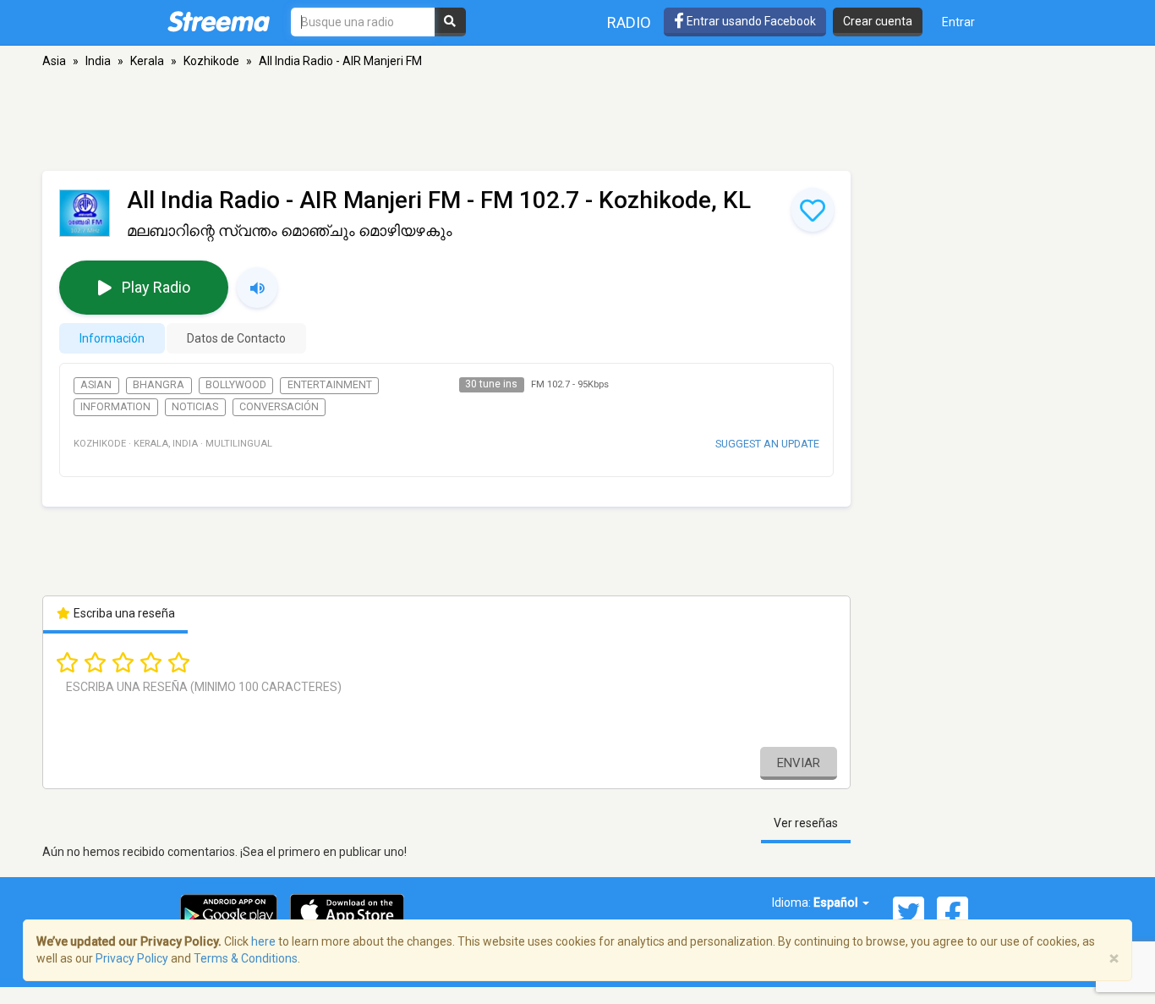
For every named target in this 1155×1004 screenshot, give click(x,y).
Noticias (195, 407)
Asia (54, 61)
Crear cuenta (877, 21)
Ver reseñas (806, 823)
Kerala (147, 61)
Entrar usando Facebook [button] (750, 21)
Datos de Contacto (236, 338)
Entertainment (329, 385)
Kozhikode (211, 61)
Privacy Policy (132, 958)
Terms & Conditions (246, 958)
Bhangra (158, 385)
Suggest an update (767, 443)
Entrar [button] (958, 22)
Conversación (279, 407)
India (98, 61)
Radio (629, 22)
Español (837, 902)
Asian (96, 385)
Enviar (798, 763)
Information (115, 407)
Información (112, 338)
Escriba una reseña (123, 613)
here (263, 941)
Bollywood (235, 385)
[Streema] (218, 21)
